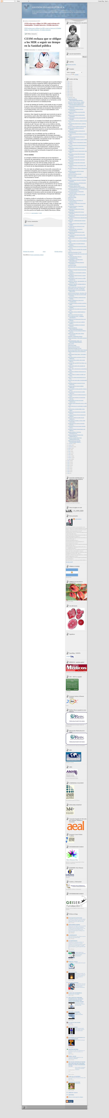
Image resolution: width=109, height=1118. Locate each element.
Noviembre (70, 1023)
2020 (68, 91)
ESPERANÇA (77, 1083)
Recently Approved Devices (74, 346)
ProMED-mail (71, 198)
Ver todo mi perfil (69, 561)
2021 (68, 89)
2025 (68, 83)
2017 (68, 95)
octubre (70, 445)
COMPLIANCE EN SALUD (80, 962)
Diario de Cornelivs (72, 972)
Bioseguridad (71, 951)
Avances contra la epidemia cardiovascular (77, 126)
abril (69, 454)
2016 (68, 460)
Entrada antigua (58, 251)
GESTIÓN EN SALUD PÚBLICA (48, 7)
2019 (68, 92)
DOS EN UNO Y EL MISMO (73, 994)
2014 (68, 463)
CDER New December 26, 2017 (74, 348)
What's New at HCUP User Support (75, 314)
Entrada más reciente (28, 251)
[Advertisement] (36, 238)
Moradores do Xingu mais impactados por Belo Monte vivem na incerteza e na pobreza (76, 1051)
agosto (69, 448)
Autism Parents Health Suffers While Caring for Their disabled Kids (79, 1029)
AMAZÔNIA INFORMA (73, 1049)
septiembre (70, 446)
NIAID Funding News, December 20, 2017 (76, 287)
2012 (68, 466)
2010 (68, 470)
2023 (68, 86)
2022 (68, 88)
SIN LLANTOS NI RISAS (80, 1040)
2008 (68, 473)
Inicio (44, 251)
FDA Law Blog (71, 343)
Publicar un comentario (28, 225)
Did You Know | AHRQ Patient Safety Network (77, 349)
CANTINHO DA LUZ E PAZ (74, 1082)
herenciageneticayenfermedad (75, 917)
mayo (69, 452)
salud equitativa (78, 518)
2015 (68, 462)
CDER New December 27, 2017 (74, 252)
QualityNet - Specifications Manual (75, 336)
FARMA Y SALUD (72, 1056)
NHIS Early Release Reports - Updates (76, 101)
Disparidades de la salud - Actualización (76, 288)
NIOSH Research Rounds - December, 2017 (77, 293)
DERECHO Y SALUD (72, 961)
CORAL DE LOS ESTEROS (74, 1076)
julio (69, 449)
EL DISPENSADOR (72, 935)
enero (69, 459)
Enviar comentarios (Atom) (37, 254)
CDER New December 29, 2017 (74, 174)
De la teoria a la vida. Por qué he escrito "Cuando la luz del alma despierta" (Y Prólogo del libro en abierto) (80, 976)
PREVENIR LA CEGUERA (74, 1012)
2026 (68, 81)
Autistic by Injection (72, 1027)
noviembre (70, 443)
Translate (76, 74)
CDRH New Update (72, 175)
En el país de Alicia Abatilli (74, 1022)
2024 (68, 85)
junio (69, 451)
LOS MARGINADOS (72, 940)
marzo (69, 456)
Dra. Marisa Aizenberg (73, 982)
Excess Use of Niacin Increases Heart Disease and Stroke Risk (80, 1004)
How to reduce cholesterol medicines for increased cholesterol (80, 1068)
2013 (68, 465)
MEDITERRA (71, 1094)
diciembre (70, 97)
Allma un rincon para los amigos (75, 1097)
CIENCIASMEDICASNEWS (74, 924)
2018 (68, 94)
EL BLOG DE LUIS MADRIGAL (75, 992)
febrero (70, 457)
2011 (68, 468)
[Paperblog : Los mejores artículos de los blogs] (70, 657)
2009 (68, 471)
